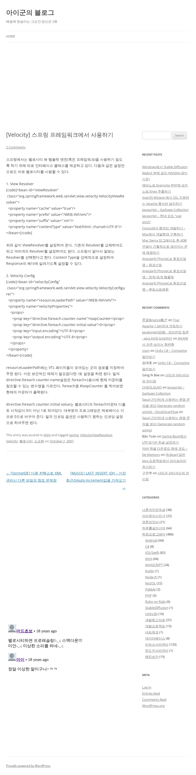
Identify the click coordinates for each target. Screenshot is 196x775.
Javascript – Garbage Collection (165, 209)
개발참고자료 (155, 620)
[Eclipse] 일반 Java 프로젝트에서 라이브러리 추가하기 (164, 460)
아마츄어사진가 (153, 516)
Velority (12, 441)
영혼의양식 (150, 522)
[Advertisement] (98, 80)
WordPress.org (153, 705)
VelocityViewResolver (96, 435)
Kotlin (149, 571)
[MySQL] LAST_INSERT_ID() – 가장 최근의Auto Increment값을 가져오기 (96, 480)
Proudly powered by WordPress (28, 766)
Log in (146, 687)
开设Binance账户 (154, 320)
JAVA (47, 435)
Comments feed (154, 699)
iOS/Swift (152, 552)
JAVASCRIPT (154, 564)
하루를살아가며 (153, 528)
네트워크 (151, 632)
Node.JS (151, 577)
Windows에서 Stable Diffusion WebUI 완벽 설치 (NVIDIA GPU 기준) (165, 173)
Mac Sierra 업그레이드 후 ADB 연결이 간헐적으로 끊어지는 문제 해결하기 (165, 246)
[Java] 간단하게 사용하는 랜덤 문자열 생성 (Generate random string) (166, 424)
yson (146, 350)
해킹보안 (151, 656)
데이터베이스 (155, 638)
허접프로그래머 (153, 534)
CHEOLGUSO (152, 387)
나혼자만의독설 (153, 509)
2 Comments (16, 147)
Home (10, 36)
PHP (148, 595)
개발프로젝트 (155, 626)
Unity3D (151, 613)
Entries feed (151, 693)
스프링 (39, 441)
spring (74, 435)
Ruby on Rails (155, 601)
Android (151, 540)
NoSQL (150, 583)
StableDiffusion (156, 607)
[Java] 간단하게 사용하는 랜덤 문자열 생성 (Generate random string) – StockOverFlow (166, 405)
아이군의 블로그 (30, 12)
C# (147, 546)
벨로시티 (26, 441)
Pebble (150, 589)
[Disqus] (66, 555)
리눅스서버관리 (156, 644)
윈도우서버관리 (156, 650)
